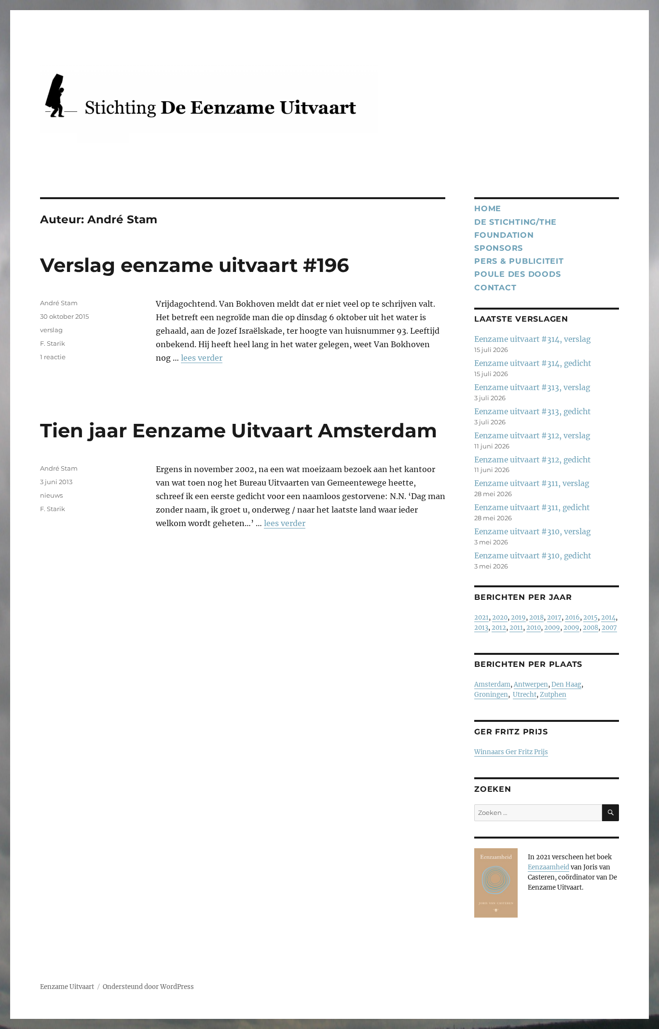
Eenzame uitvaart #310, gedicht (532, 555)
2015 (590, 617)
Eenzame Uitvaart (67, 987)
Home (487, 208)
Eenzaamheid (548, 867)
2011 (516, 627)
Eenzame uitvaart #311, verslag (531, 483)
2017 (554, 617)
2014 (608, 617)
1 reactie (53, 357)
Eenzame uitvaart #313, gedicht (532, 411)
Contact (495, 287)
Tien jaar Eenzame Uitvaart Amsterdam (238, 430)
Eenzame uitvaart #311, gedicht (532, 507)
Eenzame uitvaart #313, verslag (532, 387)
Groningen (491, 695)
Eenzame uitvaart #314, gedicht (532, 363)
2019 (518, 617)
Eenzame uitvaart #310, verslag (532, 531)
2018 (536, 617)
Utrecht (524, 695)
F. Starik (52, 343)
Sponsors (498, 248)
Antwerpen (531, 684)
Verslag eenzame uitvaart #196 (194, 265)
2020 (500, 617)
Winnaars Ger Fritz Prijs (511, 752)
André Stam (59, 303)
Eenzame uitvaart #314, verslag (532, 339)
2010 (533, 627)
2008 (590, 627)
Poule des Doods (517, 274)
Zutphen (553, 695)
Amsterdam (492, 684)
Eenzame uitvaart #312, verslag (532, 435)
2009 (552, 627)
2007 (609, 627)
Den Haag (566, 684)
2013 (481, 627)
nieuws (51, 495)
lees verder (201, 358)
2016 (572, 617)
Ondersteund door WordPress (148, 987)
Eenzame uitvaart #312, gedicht (532, 459)
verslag (51, 330)
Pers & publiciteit (519, 261)
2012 (499, 627)
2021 (481, 617)
